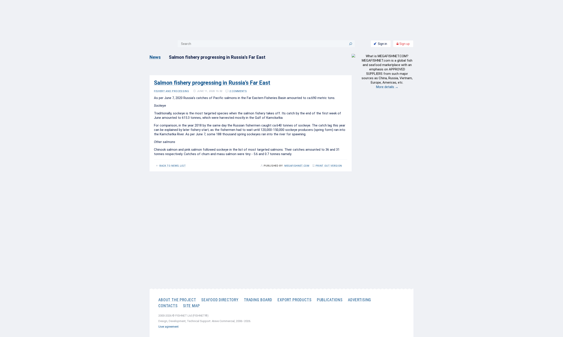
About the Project (177, 299)
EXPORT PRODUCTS (295, 299)
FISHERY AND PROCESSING (171, 91)
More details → (387, 87)
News (155, 57)
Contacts (168, 305)
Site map (191, 305)
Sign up (404, 44)
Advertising (359, 299)
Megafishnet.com (296, 166)
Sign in (382, 44)
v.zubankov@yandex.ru (321, 243)
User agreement (168, 326)
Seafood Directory (219, 299)
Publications (330, 299)
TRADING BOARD (258, 299)
